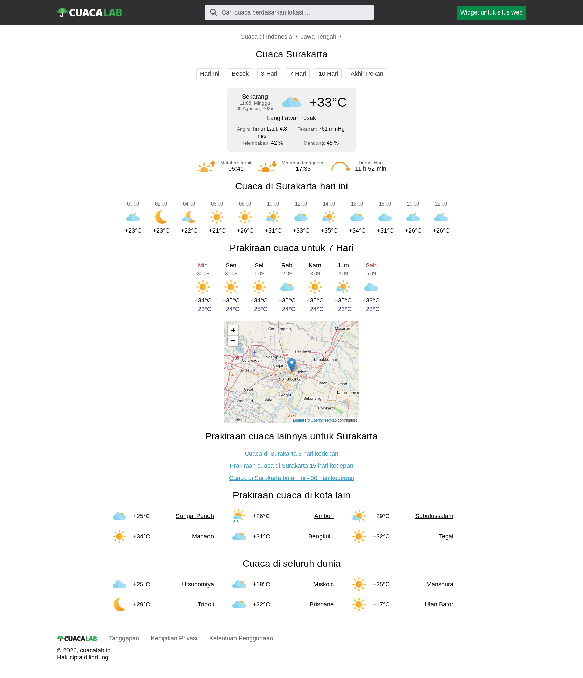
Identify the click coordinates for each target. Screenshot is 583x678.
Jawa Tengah (318, 36)
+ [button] (233, 330)
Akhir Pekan (367, 73)
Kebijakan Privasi (174, 638)
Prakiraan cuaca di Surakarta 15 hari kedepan (291, 465)
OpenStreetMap (324, 420)
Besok (240, 73)
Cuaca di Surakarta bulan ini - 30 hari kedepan (291, 477)
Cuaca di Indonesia (266, 36)
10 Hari (328, 73)
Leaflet (298, 420)
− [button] (233, 340)
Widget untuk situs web (491, 12)
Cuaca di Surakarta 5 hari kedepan (291, 453)
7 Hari (298, 73)
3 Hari (269, 73)
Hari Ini (209, 73)
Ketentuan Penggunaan (241, 638)
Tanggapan (124, 638)
